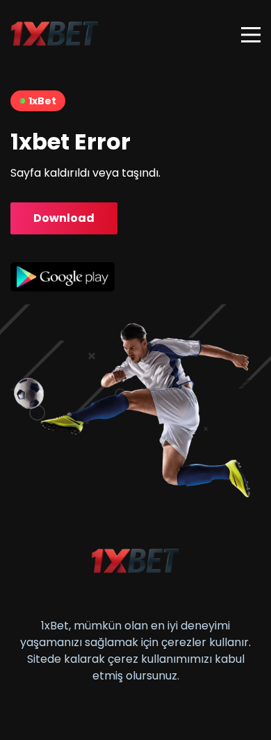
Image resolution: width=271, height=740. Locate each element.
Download (64, 218)
